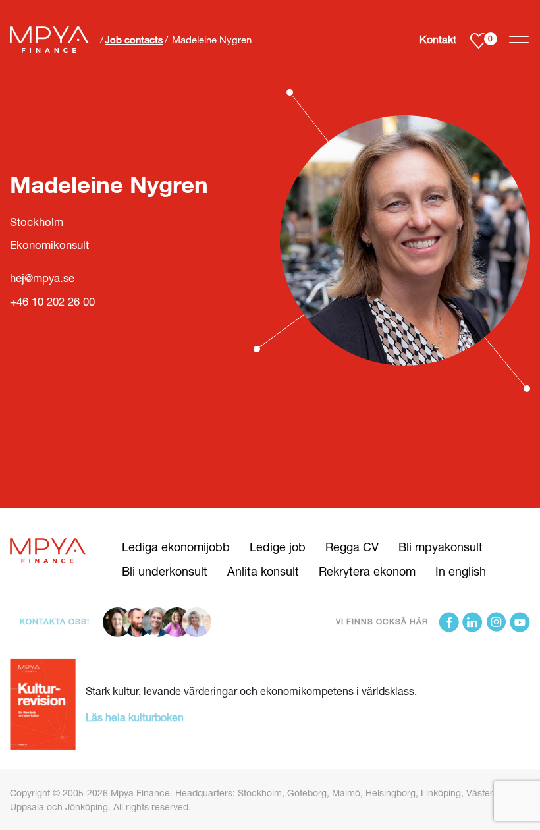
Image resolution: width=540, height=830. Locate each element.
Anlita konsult (263, 571)
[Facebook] (449, 622)
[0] (478, 40)
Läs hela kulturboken (135, 717)
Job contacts (134, 39)
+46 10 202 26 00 (52, 301)
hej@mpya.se (42, 278)
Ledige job (278, 547)
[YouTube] (520, 622)
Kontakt (437, 39)
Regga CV (352, 547)
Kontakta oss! (55, 621)
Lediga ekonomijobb (176, 547)
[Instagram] (496, 622)
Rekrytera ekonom (367, 571)
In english (460, 571)
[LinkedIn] (472, 622)
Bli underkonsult (164, 571)
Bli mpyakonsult (440, 547)
